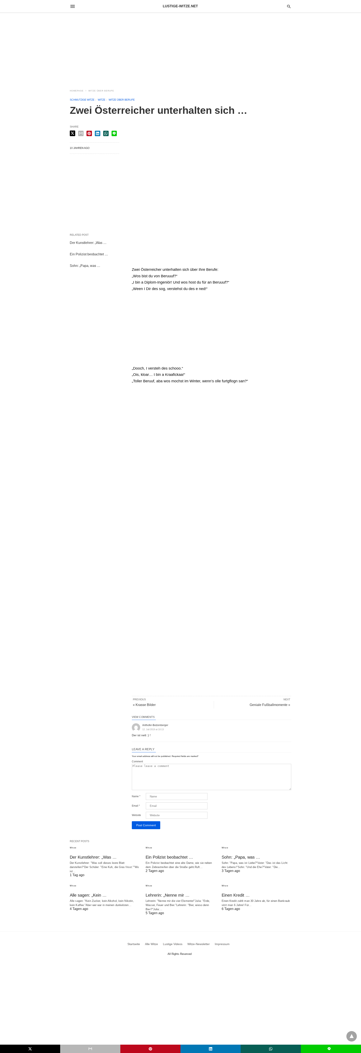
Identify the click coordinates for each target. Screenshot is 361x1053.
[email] (90, 1049)
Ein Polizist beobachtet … (89, 254)
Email (136, 806)
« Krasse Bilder (144, 705)
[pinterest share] (89, 133)
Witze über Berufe (101, 91)
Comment (137, 761)
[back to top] (351, 1036)
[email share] (81, 133)
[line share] (114, 133)
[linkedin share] (97, 133)
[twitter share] (72, 133)
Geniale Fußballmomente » (270, 705)
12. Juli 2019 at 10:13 (153, 729)
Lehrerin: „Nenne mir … (167, 895)
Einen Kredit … (236, 895)
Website (136, 815)
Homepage (77, 91)
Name (136, 796)
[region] (180, 48)
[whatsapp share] (106, 133)
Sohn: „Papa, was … (85, 265)
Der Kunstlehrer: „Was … (88, 243)
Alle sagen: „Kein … (88, 895)
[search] (288, 6)
